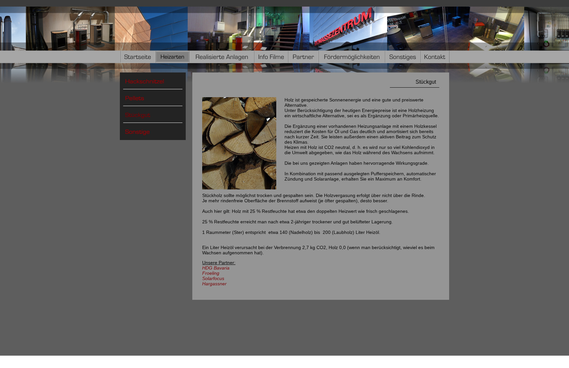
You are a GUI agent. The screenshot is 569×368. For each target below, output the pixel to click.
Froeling (210, 273)
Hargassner (214, 283)
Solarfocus (213, 278)
